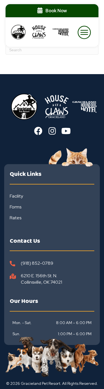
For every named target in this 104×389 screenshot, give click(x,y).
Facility (16, 196)
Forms (15, 207)
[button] (38, 131)
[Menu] (84, 32)
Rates (15, 218)
